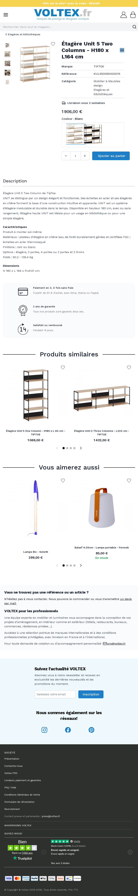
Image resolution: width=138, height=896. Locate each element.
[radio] (75, 135)
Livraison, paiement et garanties (22, 780)
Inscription (91, 694)
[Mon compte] (122, 14)
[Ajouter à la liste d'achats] (63, 367)
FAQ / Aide (10, 787)
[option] (7, 45)
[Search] (134, 26)
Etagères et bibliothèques (24, 34)
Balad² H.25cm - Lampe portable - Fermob (102, 547)
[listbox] (7, 65)
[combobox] (69, 26)
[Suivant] (81, 448)
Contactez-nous (13, 766)
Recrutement (12, 809)
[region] (7, 65)
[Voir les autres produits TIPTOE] (122, 50)
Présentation (11, 758)
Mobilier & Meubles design (107, 83)
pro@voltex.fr (116, 643)
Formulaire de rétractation (19, 802)
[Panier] (132, 14)
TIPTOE (99, 66)
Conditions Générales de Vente (22, 794)
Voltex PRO (10, 773)
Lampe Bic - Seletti (35, 551)
